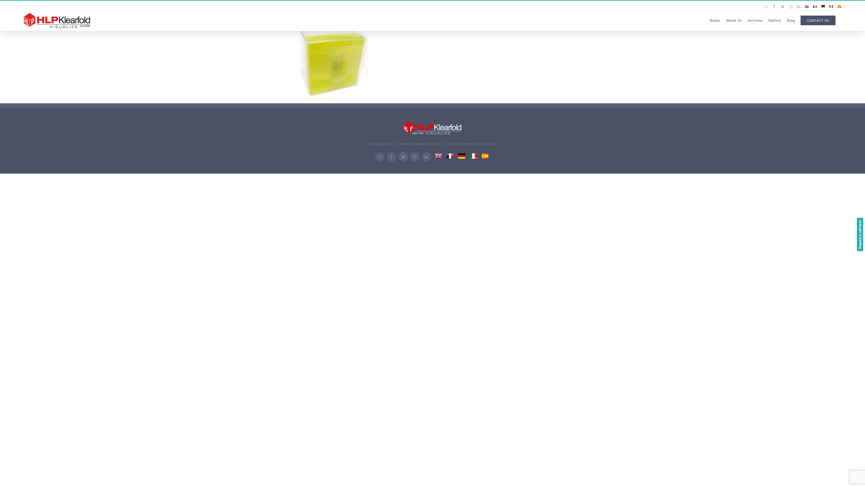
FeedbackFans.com (428, 144)
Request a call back (860, 234)
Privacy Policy (487, 144)
